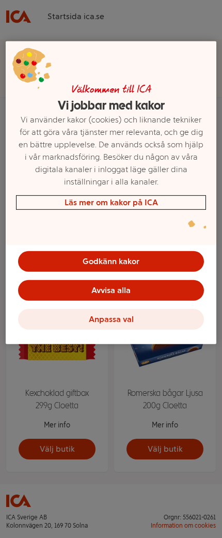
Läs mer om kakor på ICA (111, 202)
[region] (111, 192)
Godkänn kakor (111, 261)
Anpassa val (111, 319)
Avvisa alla (111, 290)
